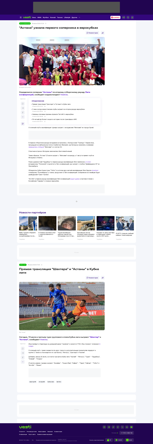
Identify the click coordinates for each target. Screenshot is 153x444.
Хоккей (53, 17)
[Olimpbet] (114, 17)
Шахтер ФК (33, 381)
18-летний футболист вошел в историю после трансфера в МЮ (54, 119)
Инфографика (42, 431)
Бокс (34, 17)
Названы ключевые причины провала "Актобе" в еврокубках (53, 114)
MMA (39, 17)
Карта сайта (32, 434)
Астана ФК (42, 381)
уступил (88, 162)
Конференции (23, 434)
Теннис (60, 17)
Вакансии (50, 431)
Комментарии (93, 33)
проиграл (95, 170)
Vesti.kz (64, 95)
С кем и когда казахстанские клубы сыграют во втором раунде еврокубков (58, 109)
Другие (74, 17)
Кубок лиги (23, 264)
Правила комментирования (44, 434)
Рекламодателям (32, 431)
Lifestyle (67, 17)
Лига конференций (25, 23)
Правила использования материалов (46, 440)
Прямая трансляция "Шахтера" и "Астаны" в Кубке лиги (51, 104)
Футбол (46, 17)
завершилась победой (36, 147)
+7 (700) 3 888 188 (126, 433)
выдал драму (75, 179)
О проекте (22, 431)
